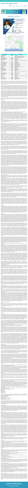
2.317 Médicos (13, 6)
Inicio (10, 6)
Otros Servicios (21, 6)
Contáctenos (25, 6)
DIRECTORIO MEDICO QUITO (9, 3)
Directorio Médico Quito (14, 483)
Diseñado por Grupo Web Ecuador (14, 486)
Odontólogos (17, 6)
